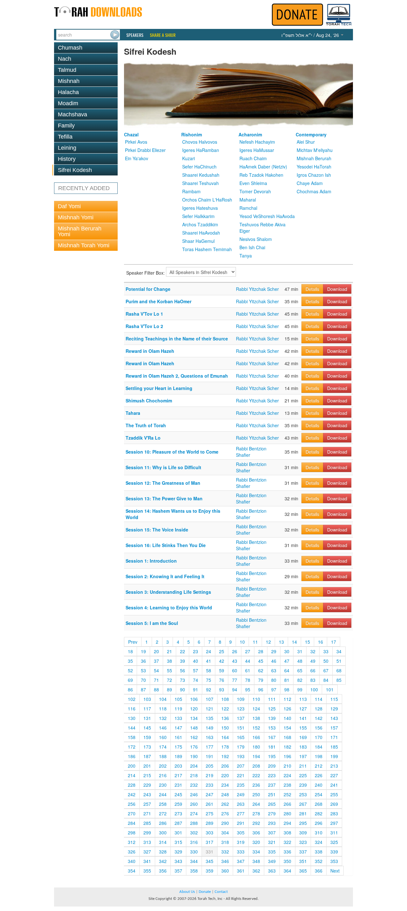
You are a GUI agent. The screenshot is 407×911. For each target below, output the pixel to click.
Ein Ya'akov (136, 158)
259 (178, 804)
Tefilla (65, 137)
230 (163, 785)
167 (272, 737)
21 (169, 651)
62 (260, 670)
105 (178, 699)
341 (147, 861)
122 (225, 708)
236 (256, 785)
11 (255, 642)
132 (163, 718)
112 (287, 699)
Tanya (245, 255)
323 (303, 842)
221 (241, 775)
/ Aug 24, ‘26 (310, 35)
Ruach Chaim (253, 158)
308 (287, 832)
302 (194, 832)
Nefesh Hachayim (257, 142)
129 (334, 708)
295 (303, 823)
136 (225, 718)
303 (209, 832)
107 (209, 699)
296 (318, 823)
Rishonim (191, 134)
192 (225, 756)
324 (318, 842)
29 (273, 651)
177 (209, 746)
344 (194, 861)
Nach (64, 59)
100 (314, 689)
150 (225, 727)
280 (287, 813)
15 (307, 642)
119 (178, 708)
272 (163, 813)
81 (286, 680)
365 (303, 870)
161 (178, 737)
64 (286, 670)
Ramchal (248, 208)
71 (156, 680)
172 (131, 746)
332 (225, 851)
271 (147, 813)
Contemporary (311, 134)
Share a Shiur (163, 35)
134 (194, 718)
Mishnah (68, 81)
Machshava (72, 114)
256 (131, 804)
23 (195, 651)
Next (335, 870)
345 (209, 861)
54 (156, 670)
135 (209, 718)
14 (294, 642)
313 (147, 842)
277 (241, 813)
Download (337, 289)
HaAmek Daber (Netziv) (263, 166)
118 (163, 708)
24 (208, 651)
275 (209, 813)
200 (131, 766)
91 (195, 689)
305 (241, 832)
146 (163, 727)
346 (225, 861)
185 (334, 746)
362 (256, 870)
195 (272, 756)
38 (169, 661)
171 (334, 737)
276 (225, 813)
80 (273, 680)
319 (241, 842)
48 (299, 661)
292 (256, 823)
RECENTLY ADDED (84, 188)
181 (272, 746)
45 (260, 661)
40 (195, 661)
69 (130, 680)
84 (325, 680)
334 (256, 851)
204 (194, 766)
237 (272, 785)
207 (241, 766)
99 (299, 689)
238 (287, 785)
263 (241, 804)
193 (241, 756)
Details (312, 289)
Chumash (70, 48)
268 (318, 804)
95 (247, 689)
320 (256, 842)
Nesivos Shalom (255, 239)
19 (143, 651)
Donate (205, 892)
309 (303, 832)
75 (208, 680)
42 (221, 661)
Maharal (247, 199)
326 (131, 851)
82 (299, 680)
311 (334, 832)
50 (325, 661)
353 (334, 861)
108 (225, 699)
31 (299, 651)
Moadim (68, 103)
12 (268, 642)
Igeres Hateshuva (200, 208)
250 (256, 794)
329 (178, 851)
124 (256, 708)
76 (221, 680)
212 (318, 766)
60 (234, 670)
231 (178, 785)
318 (225, 842)
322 (287, 842)
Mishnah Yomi (75, 217)
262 (225, 804)
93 (221, 689)
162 (194, 737)
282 (318, 813)
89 (169, 689)
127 (303, 708)
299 (147, 832)
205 (209, 766)
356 (163, 870)
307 (272, 832)
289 (209, 823)
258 (163, 804)
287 (178, 823)
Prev (132, 642)
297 (334, 823)
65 (299, 670)
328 (163, 851)
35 (130, 661)
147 (178, 727)
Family (66, 125)
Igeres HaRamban (200, 150)
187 (147, 756)
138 (256, 718)
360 (225, 870)
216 (163, 775)
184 (318, 746)
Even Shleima (253, 183)
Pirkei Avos (136, 142)
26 (234, 651)
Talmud (67, 70)
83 (312, 680)
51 (338, 661)
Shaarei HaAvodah (201, 232)
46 (273, 661)
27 (247, 651)
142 (318, 718)
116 (131, 708)
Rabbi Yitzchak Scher (257, 289)
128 (318, 708)
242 (131, 794)
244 (163, 794)
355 (147, 870)
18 (130, 651)
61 (247, 670)
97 (273, 689)
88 (156, 689)
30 (286, 651)
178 (225, 746)
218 (194, 775)
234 (225, 785)
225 (303, 775)
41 (208, 661)
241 (334, 785)
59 (221, 670)
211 (303, 766)
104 (163, 699)
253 (303, 794)
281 (303, 813)
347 (241, 861)
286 (163, 823)
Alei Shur (306, 142)
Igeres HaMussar (256, 150)
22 (182, 651)
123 (241, 708)
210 (287, 766)
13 (281, 642)
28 (260, 651)
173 (147, 746)
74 (195, 680)
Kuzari (188, 158)
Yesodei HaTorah (314, 166)
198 (318, 756)
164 (225, 737)
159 (147, 737)
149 (209, 727)
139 (272, 718)
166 (256, 737)
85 (338, 680)
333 (241, 851)
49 (312, 661)
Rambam (191, 191)
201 (147, 766)
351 (303, 861)
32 (312, 651)
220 (225, 775)
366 (318, 870)
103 (147, 699)
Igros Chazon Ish (314, 175)
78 (247, 680)
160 (163, 737)
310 (318, 832)
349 (272, 861)
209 (272, 766)
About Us (187, 892)
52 (130, 670)
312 (131, 842)
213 (334, 766)
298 (131, 832)
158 (131, 737)
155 (303, 727)
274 (194, 813)
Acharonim (250, 134)
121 (209, 708)
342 (163, 861)
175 (178, 746)
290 (225, 823)
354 (131, 870)
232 (194, 785)
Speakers (134, 35)
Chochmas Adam (314, 191)
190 (194, 756)
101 (330, 689)
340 (131, 861)
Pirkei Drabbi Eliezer (145, 150)
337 (303, 851)
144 (131, 727)
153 (272, 727)
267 (303, 804)
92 (208, 689)
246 (194, 794)
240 (318, 785)
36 (143, 661)
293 (272, 823)
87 (143, 689)
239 (303, 785)
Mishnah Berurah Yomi (79, 231)
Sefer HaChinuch (199, 166)
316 (194, 842)
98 (286, 689)
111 (272, 699)
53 (143, 670)
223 (272, 775)
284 (131, 823)
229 (147, 785)
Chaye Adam (310, 183)
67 (325, 670)
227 (334, 775)
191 (209, 756)
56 (182, 670)
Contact (221, 892)
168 (287, 737)
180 (256, 746)
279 (272, 813)
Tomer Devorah (255, 191)
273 (178, 813)
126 (287, 708)
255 (334, 794)
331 (209, 851)
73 (182, 680)
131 (147, 718)
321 (272, 842)
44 (247, 661)
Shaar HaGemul (198, 241)
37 (156, 661)
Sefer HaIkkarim (198, 216)
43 (234, 661)
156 (318, 727)
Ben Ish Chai (252, 247)
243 (147, 794)
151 (241, 727)
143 (334, 718)
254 (318, 794)
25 (221, 651)
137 (241, 718)
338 (318, 851)
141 (303, 718)
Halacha (68, 92)
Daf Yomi (69, 206)
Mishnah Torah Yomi (83, 245)
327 (147, 851)
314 (163, 842)
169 (303, 737)
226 (318, 775)
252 (287, 794)
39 (182, 661)
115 (334, 699)
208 (256, 766)
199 (334, 756)
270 (131, 813)
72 (169, 680)
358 (194, 870)
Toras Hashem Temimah (207, 249)
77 (234, 680)
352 (318, 861)
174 (163, 746)
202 (163, 766)
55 (169, 670)
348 (256, 861)
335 (272, 851)
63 (273, 670)
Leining (67, 148)
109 (241, 699)
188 (163, 756)
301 (178, 832)
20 (156, 651)
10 (242, 642)
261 (209, 804)
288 (194, 823)
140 (287, 718)
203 (178, 766)
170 (318, 737)
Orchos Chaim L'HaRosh (207, 199)
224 (287, 775)
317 (209, 842)
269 (334, 804)
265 (272, 804)
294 (287, 823)
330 (194, 851)
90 (182, 689)
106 (194, 699)
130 (131, 718)
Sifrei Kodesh (75, 170)
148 (194, 727)
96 (260, 689)
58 (208, 670)
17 (333, 642)
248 (225, 794)
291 (241, 823)
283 (334, 813)
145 (147, 727)
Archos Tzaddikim (200, 224)
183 (303, 746)
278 (256, 813)
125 (272, 708)
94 (234, 689)
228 (131, 785)
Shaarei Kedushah (200, 175)
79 (260, 680)
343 (178, 861)
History (67, 159)
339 (334, 851)
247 (209, 794)
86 (130, 689)
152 (256, 727)
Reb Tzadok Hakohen (261, 175)
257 (147, 804)
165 (241, 737)
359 (209, 870)
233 (209, 785)
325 (334, 842)
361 (241, 870)
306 (256, 832)
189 (178, 756)
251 (272, 794)
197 (303, 756)
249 (241, 794)
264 (256, 804)
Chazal (131, 134)
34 (338, 651)
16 (320, 642)
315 (178, 842)
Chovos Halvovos (199, 142)
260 (194, 804)
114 (318, 699)
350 (287, 861)
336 (287, 851)
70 (143, 680)
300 (163, 832)
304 (225, 832)
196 (287, 756)
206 (225, 766)
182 (287, 746)
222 (256, 775)
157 (334, 727)
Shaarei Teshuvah (200, 183)
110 (256, 699)
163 (209, 737)
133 (178, 718)
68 (338, 670)
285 (147, 823)
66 (312, 670)
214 (131, 775)
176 (194, 746)
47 (286, 661)
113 (303, 699)
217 (178, 775)
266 (287, 804)
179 (241, 746)
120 (194, 708)
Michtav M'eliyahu (315, 150)
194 (256, 756)
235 (241, 785)
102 (131, 699)
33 (325, 651)
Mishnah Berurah (314, 158)
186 (131, 756)
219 (209, 775)
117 (147, 708)
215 (147, 775)
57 (195, 670)
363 (272, 870)
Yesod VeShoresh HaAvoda (267, 216)
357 (178, 870)
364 (287, 870)
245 (178, 794)
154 (287, 727)
